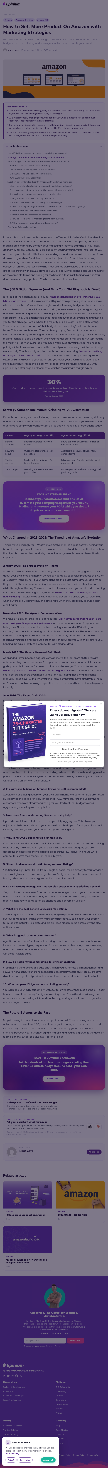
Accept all (48, 1460)
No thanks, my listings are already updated (75, 761)
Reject (11, 1460)
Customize (25, 1460)
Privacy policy (12, 1453)
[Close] (101, 704)
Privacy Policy (91, 758)
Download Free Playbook (75, 749)
